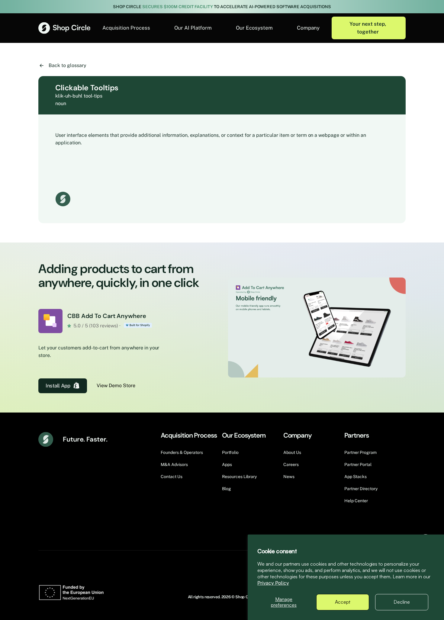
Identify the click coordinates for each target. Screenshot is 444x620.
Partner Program (360, 452)
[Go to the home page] (64, 27)
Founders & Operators (182, 452)
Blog (226, 488)
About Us (292, 452)
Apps (227, 464)
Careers (291, 464)
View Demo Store (116, 385)
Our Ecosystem (254, 28)
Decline (402, 602)
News (288, 476)
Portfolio (230, 452)
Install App (58, 386)
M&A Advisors (174, 464)
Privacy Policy (273, 583)
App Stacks (355, 476)
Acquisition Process (126, 28)
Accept (342, 602)
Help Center (356, 500)
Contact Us (171, 476)
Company (308, 28)
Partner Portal (358, 464)
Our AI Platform (193, 28)
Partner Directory (361, 488)
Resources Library (239, 476)
